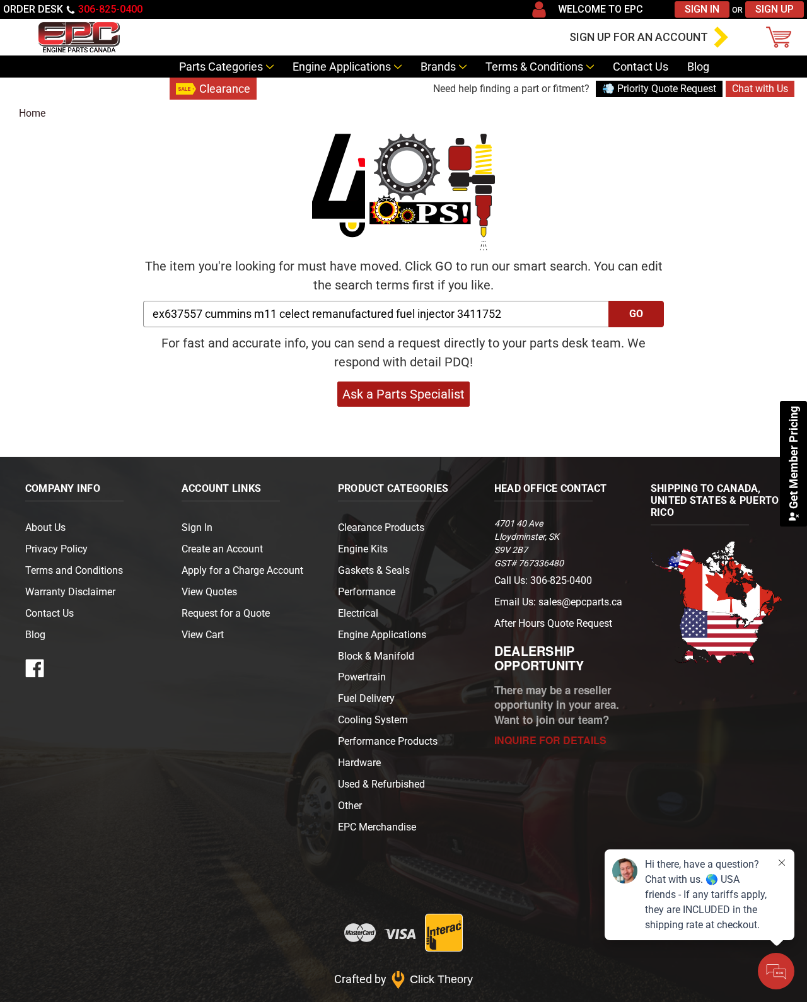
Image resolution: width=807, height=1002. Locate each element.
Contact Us (640, 66)
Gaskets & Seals (374, 570)
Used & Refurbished (381, 784)
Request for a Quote (226, 613)
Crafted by (403, 979)
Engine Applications (342, 66)
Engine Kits (363, 549)
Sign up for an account (638, 37)
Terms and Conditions (74, 570)
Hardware (359, 763)
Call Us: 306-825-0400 (543, 580)
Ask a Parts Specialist (403, 394)
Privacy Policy (56, 549)
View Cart (203, 635)
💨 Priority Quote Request (659, 89)
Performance (366, 592)
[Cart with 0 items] (781, 37)
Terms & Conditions (534, 66)
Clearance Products (381, 527)
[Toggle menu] (16, 37)
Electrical (358, 613)
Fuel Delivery (366, 698)
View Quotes (209, 592)
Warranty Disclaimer (70, 592)
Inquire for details (550, 740)
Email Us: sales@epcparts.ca (558, 602)
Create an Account (222, 549)
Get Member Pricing (793, 458)
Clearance (224, 88)
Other (350, 806)
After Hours (553, 623)
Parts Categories (221, 66)
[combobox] (376, 314)
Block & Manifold (376, 656)
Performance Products (388, 741)
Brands (438, 66)
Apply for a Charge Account (242, 570)
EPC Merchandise (377, 827)
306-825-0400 (110, 9)
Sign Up (774, 9)
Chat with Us (760, 89)
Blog (698, 66)
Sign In (702, 9)
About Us (45, 527)
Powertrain (362, 677)
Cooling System (373, 720)
